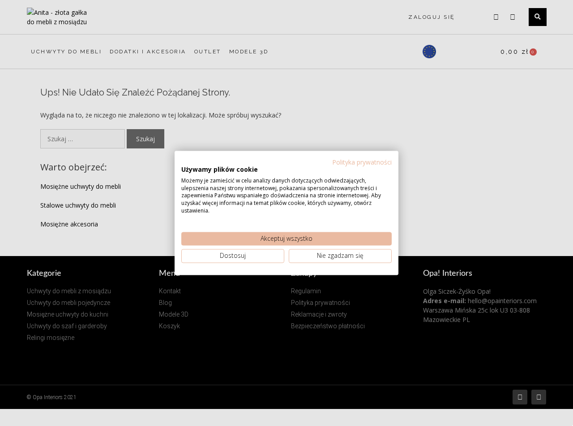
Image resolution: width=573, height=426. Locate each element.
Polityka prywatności (362, 162)
